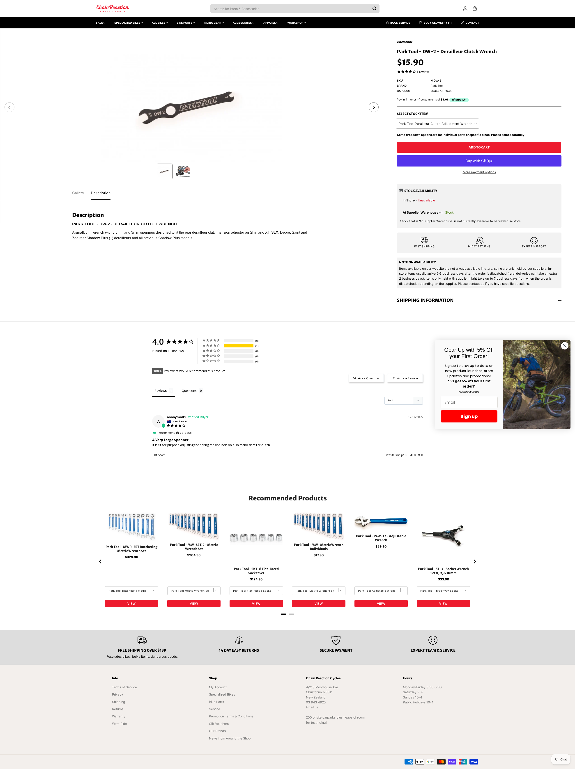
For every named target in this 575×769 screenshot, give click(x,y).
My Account (218, 687)
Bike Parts (185, 22)
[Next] (374, 107)
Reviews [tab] (160, 390)
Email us (312, 707)
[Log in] (465, 9)
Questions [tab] (189, 390)
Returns (117, 709)
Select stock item (412, 114)
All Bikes (159, 22)
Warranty (118, 716)
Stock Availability (420, 191)
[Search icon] (375, 8)
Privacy (117, 694)
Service (214, 709)
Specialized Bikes (127, 22)
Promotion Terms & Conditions (231, 716)
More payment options (479, 172)
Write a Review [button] (407, 378)
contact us (476, 283)
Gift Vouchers (219, 724)
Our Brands (217, 731)
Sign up (469, 416)
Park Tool (437, 85)
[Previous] (9, 107)
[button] (412, 455)
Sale (100, 22)
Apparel (269, 22)
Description (100, 193)
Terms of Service (124, 687)
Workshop (295, 22)
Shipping (118, 702)
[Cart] (474, 8)
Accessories (243, 22)
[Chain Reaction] (113, 8)
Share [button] (162, 455)
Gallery (78, 193)
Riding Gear (213, 22)
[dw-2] (191, 107)
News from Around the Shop (230, 738)
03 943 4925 (316, 702)
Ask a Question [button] (368, 378)
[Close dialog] (565, 346)
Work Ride (119, 724)
